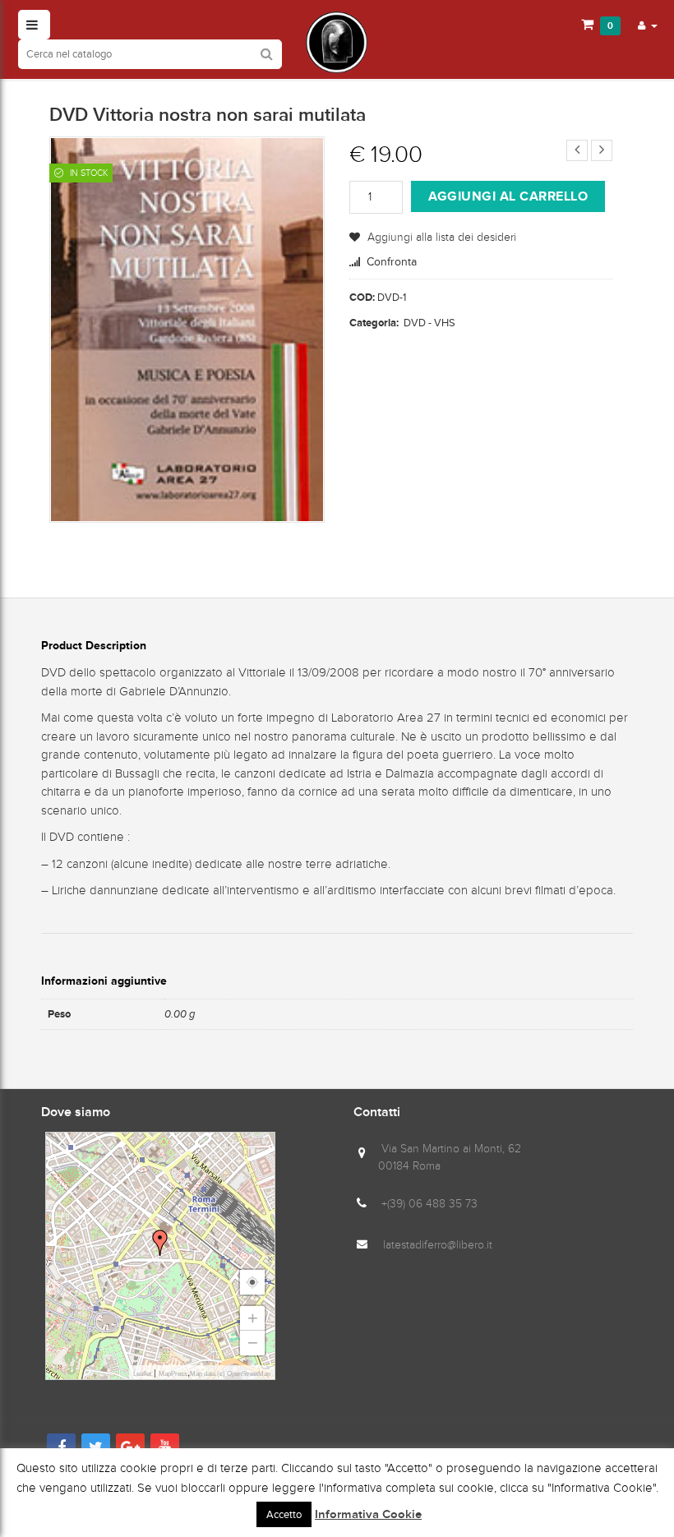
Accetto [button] (284, 1514)
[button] (647, 24)
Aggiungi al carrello (508, 196)
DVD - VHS (429, 322)
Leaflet (142, 1374)
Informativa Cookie (368, 1514)
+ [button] (252, 1318)
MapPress (173, 1374)
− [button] (252, 1342)
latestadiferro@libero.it (437, 1245)
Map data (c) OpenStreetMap (230, 1374)
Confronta (392, 262)
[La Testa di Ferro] (336, 42)
